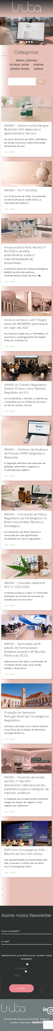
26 (47, 888)
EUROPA (38, 64)
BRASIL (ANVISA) (26, 60)
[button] (21, 42)
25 (42, 888)
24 (37, 888)
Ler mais (9, 151)
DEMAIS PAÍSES (19, 69)
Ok (40, 81)
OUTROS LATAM (19, 64)
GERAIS (38, 69)
